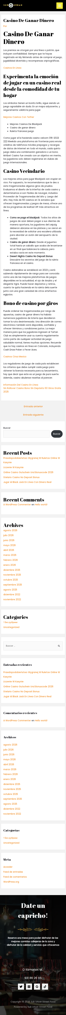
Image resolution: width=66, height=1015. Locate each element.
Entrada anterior (33, 406)
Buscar (7, 428)
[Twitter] (21, 987)
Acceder (7, 866)
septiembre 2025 (12, 584)
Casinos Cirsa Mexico (14, 356)
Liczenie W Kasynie (13, 467)
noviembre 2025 (12, 574)
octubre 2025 (10, 579)
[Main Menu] (59, 5)
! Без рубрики (10, 622)
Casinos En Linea (12, 67)
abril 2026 (8, 550)
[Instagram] (29, 987)
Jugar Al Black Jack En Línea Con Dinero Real (27, 482)
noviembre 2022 (12, 599)
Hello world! (41, 504)
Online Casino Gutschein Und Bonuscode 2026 (28, 472)
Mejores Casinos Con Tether (18, 117)
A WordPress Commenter (17, 504)
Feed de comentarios (15, 876)
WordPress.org (11, 881)
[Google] (37, 987)
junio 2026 (8, 540)
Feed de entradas (13, 871)
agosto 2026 (10, 530)
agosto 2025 (10, 589)
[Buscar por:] (33, 645)
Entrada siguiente (33, 414)
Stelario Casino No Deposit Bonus (21, 477)
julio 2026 (8, 535)
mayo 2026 (9, 545)
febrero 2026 (10, 560)
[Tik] (45, 987)
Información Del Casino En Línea (20, 384)
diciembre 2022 (11, 594)
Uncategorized (11, 627)
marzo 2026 (9, 555)
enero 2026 (9, 565)
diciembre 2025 (11, 570)
